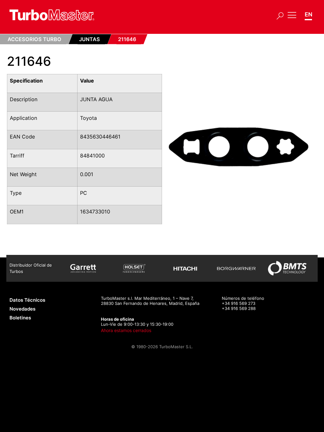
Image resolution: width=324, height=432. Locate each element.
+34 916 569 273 (238, 303)
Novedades (22, 309)
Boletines (20, 318)
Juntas (89, 39)
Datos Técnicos (27, 300)
